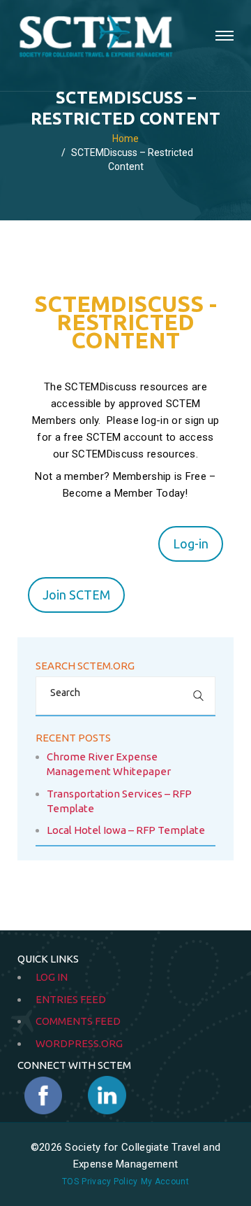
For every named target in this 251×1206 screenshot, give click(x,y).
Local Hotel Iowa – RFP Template (126, 830)
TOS (70, 1181)
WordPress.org (79, 1043)
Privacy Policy (109, 1181)
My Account (165, 1181)
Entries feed (71, 999)
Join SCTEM (76, 595)
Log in (52, 977)
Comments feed (78, 1021)
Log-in (190, 544)
